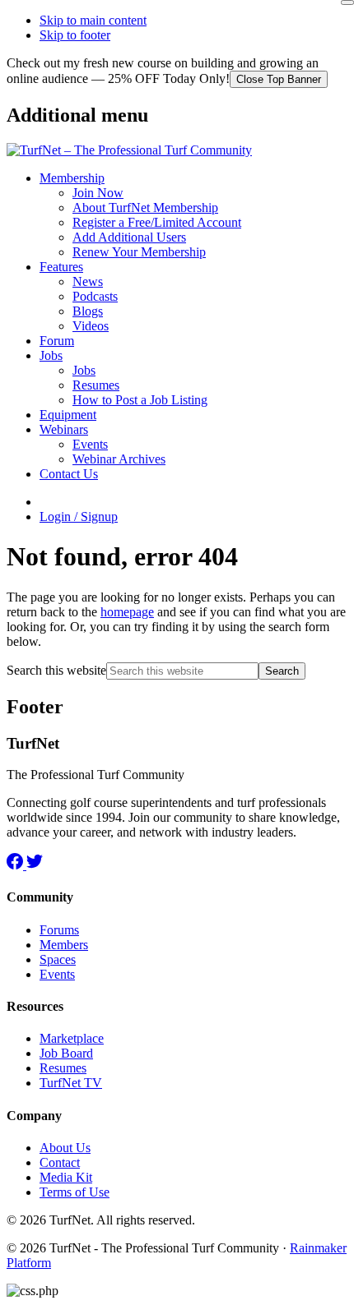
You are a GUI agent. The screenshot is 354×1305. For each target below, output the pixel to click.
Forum (57, 341)
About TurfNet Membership (145, 207)
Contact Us (69, 474)
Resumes (95, 385)
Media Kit (66, 1177)
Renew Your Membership (139, 252)
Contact (60, 1162)
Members (64, 945)
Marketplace (72, 1038)
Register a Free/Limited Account (156, 222)
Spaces (58, 959)
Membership (72, 178)
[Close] (347, 2)
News (87, 281)
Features (61, 267)
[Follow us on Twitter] (34, 865)
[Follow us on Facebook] (16, 865)
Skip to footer (75, 35)
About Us (65, 1148)
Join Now (97, 193)
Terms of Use (74, 1192)
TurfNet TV (71, 1083)
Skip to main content (93, 20)
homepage (127, 612)
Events (90, 444)
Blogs (87, 311)
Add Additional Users (129, 237)
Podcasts (95, 296)
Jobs (51, 355)
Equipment (68, 415)
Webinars (64, 429)
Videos (90, 326)
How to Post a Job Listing (139, 400)
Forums (59, 930)
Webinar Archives (118, 459)
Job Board (66, 1053)
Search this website (56, 670)
